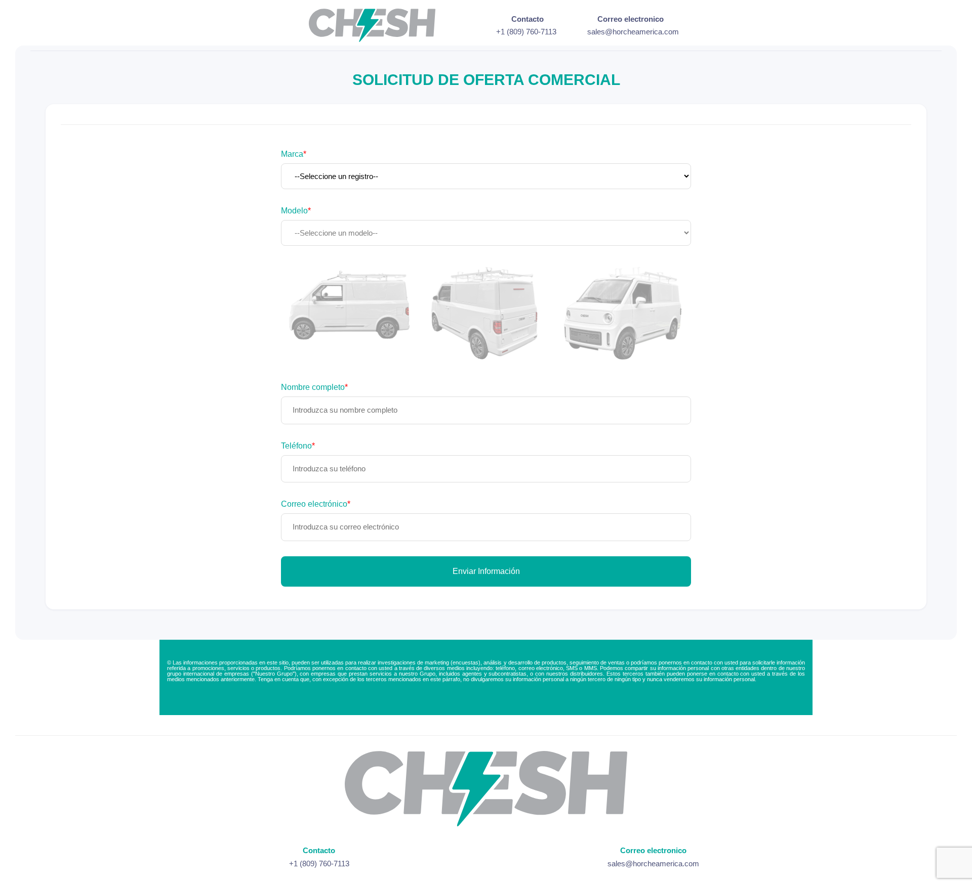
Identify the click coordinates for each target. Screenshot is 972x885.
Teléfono (298, 446)
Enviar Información (486, 571)
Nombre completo (314, 387)
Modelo (296, 211)
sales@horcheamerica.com (633, 31)
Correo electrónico (315, 504)
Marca (293, 154)
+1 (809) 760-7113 (526, 31)
